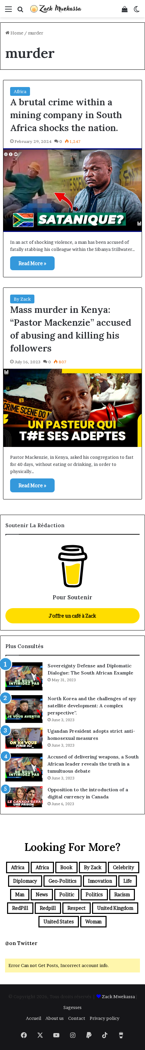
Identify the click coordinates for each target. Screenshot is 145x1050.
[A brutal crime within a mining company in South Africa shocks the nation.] (72, 190)
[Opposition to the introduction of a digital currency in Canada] (23, 796)
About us (55, 1018)
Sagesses (72, 1007)
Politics (94, 894)
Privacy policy (104, 1018)
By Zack (22, 299)
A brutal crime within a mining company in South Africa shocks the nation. (66, 114)
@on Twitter (21, 943)
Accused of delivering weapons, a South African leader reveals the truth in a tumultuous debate (93, 764)
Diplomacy (25, 881)
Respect (76, 908)
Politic (66, 894)
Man (19, 894)
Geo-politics (63, 881)
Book (66, 867)
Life (127, 881)
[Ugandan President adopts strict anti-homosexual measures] (23, 738)
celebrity (123, 867)
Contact (76, 1018)
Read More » (32, 263)
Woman (93, 921)
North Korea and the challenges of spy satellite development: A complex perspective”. (92, 705)
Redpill (48, 908)
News (42, 894)
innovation (100, 881)
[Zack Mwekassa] (56, 9)
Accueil (33, 1018)
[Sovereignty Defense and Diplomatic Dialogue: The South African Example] (23, 676)
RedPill (20, 908)
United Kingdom (115, 908)
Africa (20, 91)
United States (59, 921)
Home (16, 33)
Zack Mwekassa (118, 996)
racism (122, 894)
